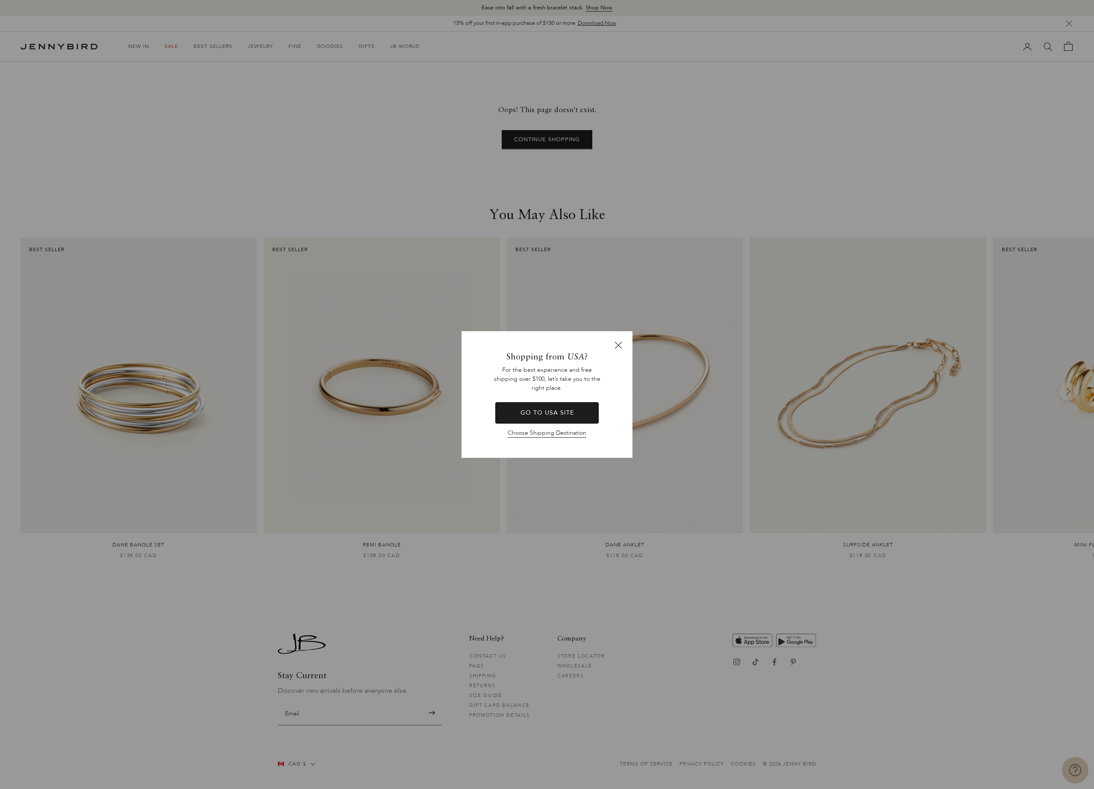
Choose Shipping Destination (547, 433)
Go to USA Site (547, 413)
